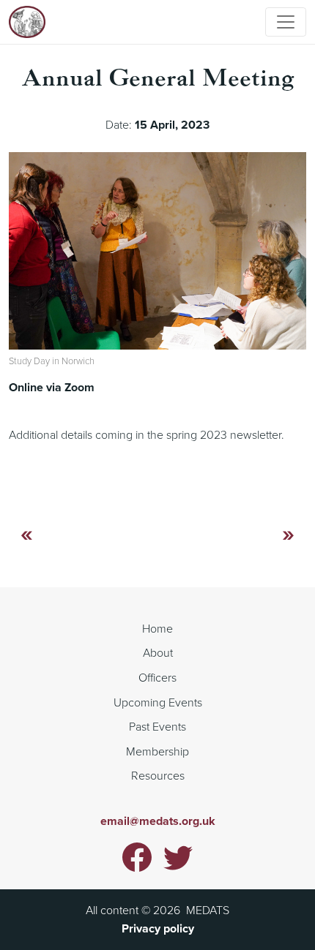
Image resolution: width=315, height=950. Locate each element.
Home (157, 628)
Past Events (157, 726)
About (158, 652)
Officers (157, 677)
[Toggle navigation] (285, 22)
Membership (157, 751)
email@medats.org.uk (157, 821)
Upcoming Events (158, 702)
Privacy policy (158, 928)
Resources (158, 775)
